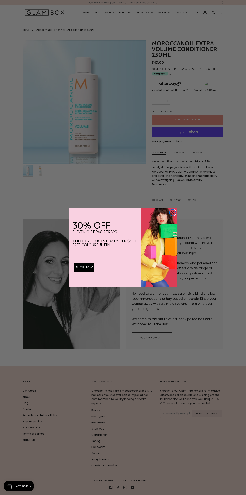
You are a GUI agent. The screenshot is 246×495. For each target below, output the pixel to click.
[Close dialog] (172, 212)
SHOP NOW (84, 267)
